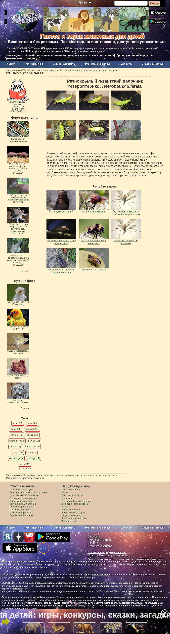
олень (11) (24, 464)
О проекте (93, 536)
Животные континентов (74, 518)
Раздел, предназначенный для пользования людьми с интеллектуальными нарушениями (125, 559)
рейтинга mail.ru (100, 574)
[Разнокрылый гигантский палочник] (61, 100)
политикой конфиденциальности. (20, 608)
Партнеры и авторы (99, 539)
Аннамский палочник (20, 501)
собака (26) (17, 435)
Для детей (126, 63)
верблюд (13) (16, 458)
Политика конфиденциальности (107, 552)
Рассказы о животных (98, 63)
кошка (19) (15, 446)
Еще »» (25, 271)
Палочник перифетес (21, 512)
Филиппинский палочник (22, 503)
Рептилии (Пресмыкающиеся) (77, 501)
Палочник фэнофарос (21, 506)
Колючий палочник (19, 509)
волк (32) (32, 423)
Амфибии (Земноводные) (75, 503)
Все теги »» (24, 468)
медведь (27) (32, 429)
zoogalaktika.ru (37, 597)
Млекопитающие (70, 489)
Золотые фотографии (73, 512)
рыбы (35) (17, 423)
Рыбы (64, 506)
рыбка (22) (34, 440)
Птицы (64, 492)
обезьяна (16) (32, 446)
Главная (10, 63)
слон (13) (31, 452)
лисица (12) (33, 458)
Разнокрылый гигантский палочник (28, 492)
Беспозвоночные (70, 509)
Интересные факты (64, 63)
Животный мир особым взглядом (107, 555)
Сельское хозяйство (99, 546)
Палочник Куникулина (21, 515)
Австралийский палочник (23, 498)
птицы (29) (15, 429)
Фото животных (34, 63)
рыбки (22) (33, 435)
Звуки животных (70, 521)
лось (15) (18, 452)
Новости (92, 542)
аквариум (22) (17, 440)
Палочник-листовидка (21, 489)
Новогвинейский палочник (23, 495)
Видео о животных (153, 63)
